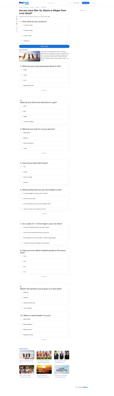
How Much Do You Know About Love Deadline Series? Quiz (61, 376)
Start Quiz (44, 46)
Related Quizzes (23, 348)
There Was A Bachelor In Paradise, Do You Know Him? (43, 376)
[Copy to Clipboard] (17, 28)
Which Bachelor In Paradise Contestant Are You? (60, 361)
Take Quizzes (76, 2)
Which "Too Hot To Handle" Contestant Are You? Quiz (25, 376)
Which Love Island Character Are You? (26, 361)
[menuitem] (76, 3)
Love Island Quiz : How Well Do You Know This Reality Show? (43, 361)
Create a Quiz (85, 2)
